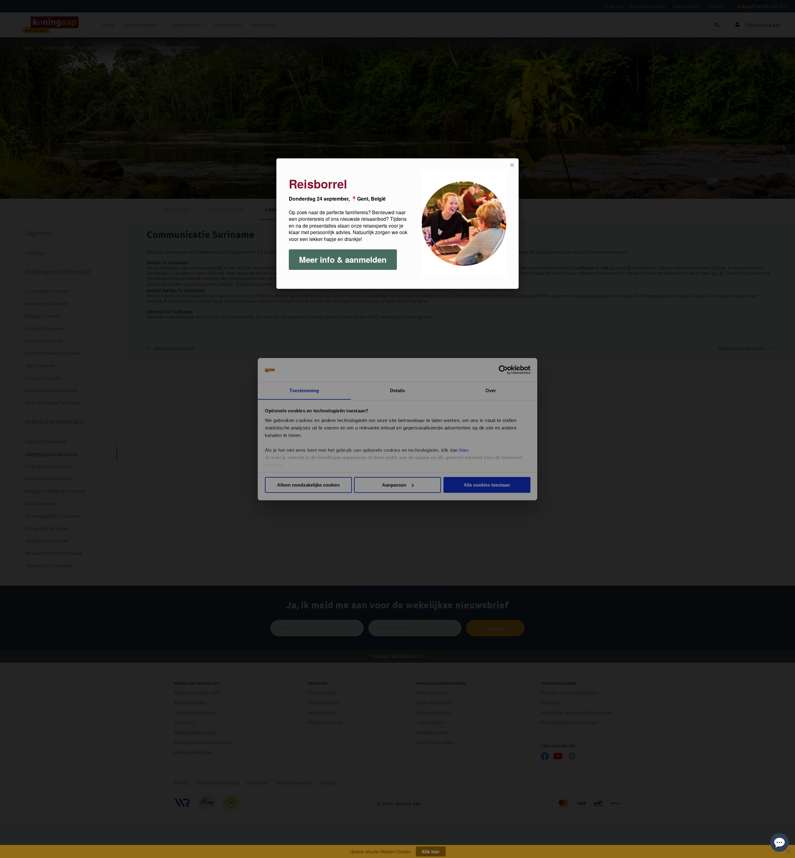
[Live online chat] (779, 842)
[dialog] (397, 223)
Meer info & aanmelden (343, 259)
